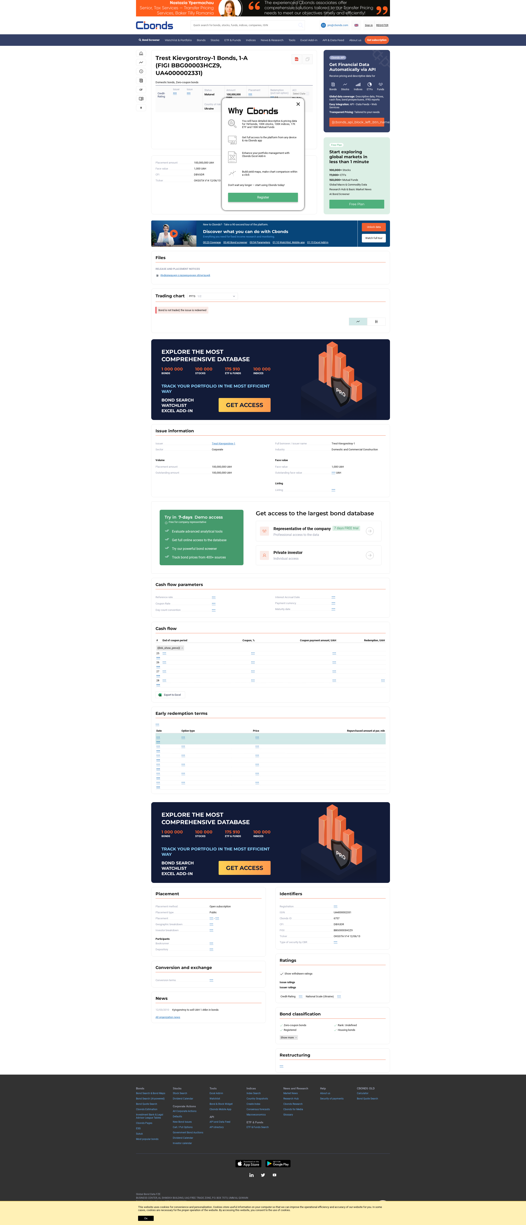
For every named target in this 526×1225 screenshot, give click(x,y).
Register (263, 197)
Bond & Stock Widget (221, 1104)
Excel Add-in (308, 40)
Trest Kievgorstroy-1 (223, 443)
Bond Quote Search (146, 1104)
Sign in (369, 25)
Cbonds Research (293, 1104)
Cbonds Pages (144, 1123)
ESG (138, 1128)
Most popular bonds (147, 1139)
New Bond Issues (182, 1121)
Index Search (254, 1093)
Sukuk (139, 1133)
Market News (290, 1093)
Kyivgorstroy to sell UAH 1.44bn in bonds (195, 1009)
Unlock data (374, 226)
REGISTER (382, 25)
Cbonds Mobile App (220, 1109)
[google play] (278, 1163)
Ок (146, 1218)
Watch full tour (373, 238)
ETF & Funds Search (258, 1127)
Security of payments (332, 1098)
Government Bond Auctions (188, 1132)
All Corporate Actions (184, 1111)
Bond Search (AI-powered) (150, 1098)
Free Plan (357, 204)
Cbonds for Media (293, 1109)
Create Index (253, 1104)
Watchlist (215, 1098)
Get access (244, 404)
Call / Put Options (183, 1127)
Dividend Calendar (183, 1098)
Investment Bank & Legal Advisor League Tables (149, 1116)
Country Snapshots (257, 1098)
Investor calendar (182, 1143)
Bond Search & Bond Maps (150, 1093)
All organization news (168, 1017)
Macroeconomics (256, 1114)
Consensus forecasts (258, 1109)
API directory (217, 1127)
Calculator (362, 1093)
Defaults (177, 1116)
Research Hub (291, 1098)
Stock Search (180, 1093)
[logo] (154, 25)
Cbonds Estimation (146, 1109)
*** (188, 93)
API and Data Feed (220, 1121)
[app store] (248, 1163)
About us (355, 40)
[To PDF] (297, 59)
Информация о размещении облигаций (185, 275)
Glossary (288, 1114)
